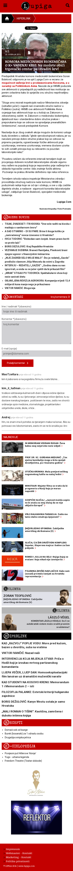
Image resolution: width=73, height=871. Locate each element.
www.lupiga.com (26, 866)
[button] (5, 4)
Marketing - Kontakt (18, 857)
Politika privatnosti (18, 861)
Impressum (13, 849)
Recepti (13, 723)
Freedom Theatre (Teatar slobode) (23, 760)
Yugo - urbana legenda (17, 757)
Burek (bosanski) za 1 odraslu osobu (24, 733)
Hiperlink (23, 18)
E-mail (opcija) (9, 348)
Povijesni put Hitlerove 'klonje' (20, 753)
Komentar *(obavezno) (14, 319)
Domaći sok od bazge (16, 729)
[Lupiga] (36, 5)
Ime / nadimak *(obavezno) (16, 306)
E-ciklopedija (19, 746)
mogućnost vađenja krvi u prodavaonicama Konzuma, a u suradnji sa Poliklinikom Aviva (35, 84)
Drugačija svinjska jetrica (18, 737)
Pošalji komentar (17, 363)
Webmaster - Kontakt (19, 853)
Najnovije (10, 437)
